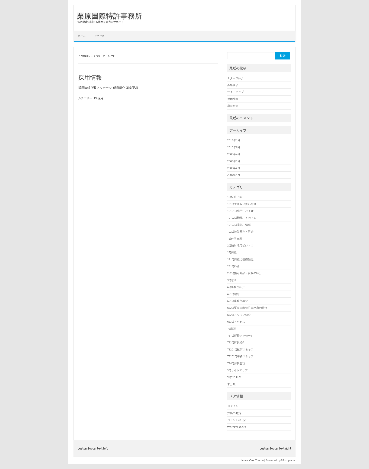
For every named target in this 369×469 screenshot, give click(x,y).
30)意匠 (232, 280)
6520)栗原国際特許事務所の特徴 (247, 307)
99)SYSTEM (234, 376)
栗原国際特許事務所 (109, 16)
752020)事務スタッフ (240, 356)
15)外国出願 (234, 238)
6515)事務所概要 (237, 300)
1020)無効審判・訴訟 (240, 231)
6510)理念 (233, 293)
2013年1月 (233, 140)
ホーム (82, 35)
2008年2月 (233, 167)
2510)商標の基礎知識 (240, 259)
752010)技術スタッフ (240, 349)
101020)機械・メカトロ (241, 217)
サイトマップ (235, 91)
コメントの (236, 419)
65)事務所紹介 (236, 286)
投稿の (234, 412)
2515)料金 (233, 266)
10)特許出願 (234, 196)
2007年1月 (233, 174)
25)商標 (232, 252)
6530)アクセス (236, 321)
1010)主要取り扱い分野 (241, 203)
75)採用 (98, 98)
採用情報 (90, 77)
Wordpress (288, 460)
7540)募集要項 (236, 363)
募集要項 (232, 84)
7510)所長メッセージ (240, 335)
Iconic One (248, 460)
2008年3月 (233, 161)
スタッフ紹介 (235, 78)
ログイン (232, 405)
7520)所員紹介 (236, 342)
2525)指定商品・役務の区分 (244, 273)
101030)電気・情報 (239, 224)
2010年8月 (233, 147)
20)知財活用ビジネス (240, 245)
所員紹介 (232, 105)
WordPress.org (236, 426)
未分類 (231, 384)
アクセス (99, 35)
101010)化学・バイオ (240, 210)
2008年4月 (233, 154)
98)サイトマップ (237, 370)
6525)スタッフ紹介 (239, 314)
